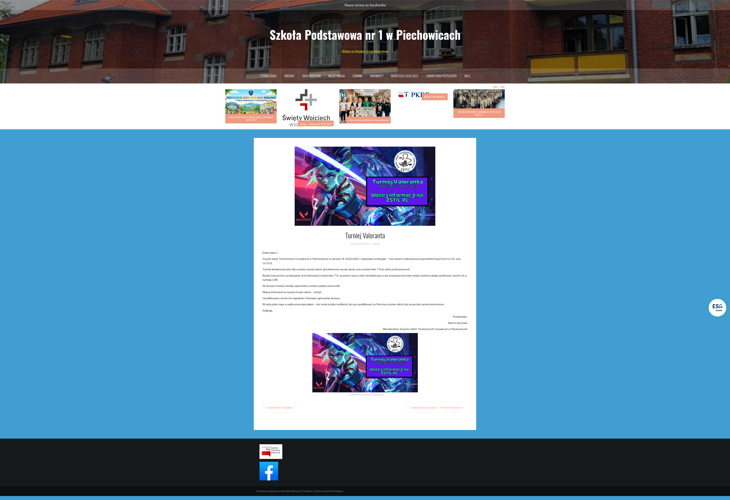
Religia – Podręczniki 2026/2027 (259, 124)
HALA (467, 76)
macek (376, 247)
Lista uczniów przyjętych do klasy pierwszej (311, 120)
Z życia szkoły (268, 76)
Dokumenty (376, 76)
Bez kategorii (376, 398)
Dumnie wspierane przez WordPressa (279, 495)
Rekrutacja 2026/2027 (404, 76)
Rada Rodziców (311, 76)
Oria (316, 495)
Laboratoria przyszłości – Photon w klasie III (437, 411)
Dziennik (357, 76)
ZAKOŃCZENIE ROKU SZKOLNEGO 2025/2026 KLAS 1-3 (422, 113)
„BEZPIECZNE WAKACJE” (378, 97)
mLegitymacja (336, 76)
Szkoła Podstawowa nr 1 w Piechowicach (365, 34)
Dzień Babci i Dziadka (279, 411)
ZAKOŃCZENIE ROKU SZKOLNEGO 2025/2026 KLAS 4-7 (479, 118)
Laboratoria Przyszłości (441, 76)
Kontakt (290, 76)
